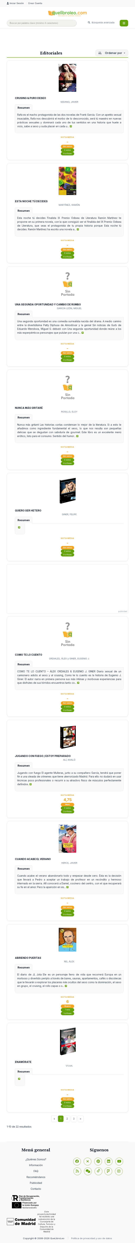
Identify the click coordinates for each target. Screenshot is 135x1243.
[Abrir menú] (124, 23)
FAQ (36, 1171)
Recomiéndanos (36, 1177)
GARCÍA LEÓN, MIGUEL (69, 308)
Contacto (36, 1188)
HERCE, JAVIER (69, 862)
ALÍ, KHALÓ (69, 759)
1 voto (67, 1010)
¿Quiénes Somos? (35, 1159)
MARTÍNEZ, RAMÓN (69, 204)
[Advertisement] (71, 40)
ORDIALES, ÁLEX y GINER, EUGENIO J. (69, 658)
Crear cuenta (35, 3)
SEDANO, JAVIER (69, 101)
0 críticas (67, 153)
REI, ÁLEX (69, 961)
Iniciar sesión (17, 3)
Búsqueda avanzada (102, 22)
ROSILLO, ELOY (69, 411)
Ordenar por (113, 53)
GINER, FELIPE (69, 514)
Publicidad (36, 1182)
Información (36, 1165)
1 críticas (68, 1013)
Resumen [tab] (24, 107)
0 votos (67, 150)
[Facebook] (77, 1161)
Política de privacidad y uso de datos (91, 1238)
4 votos (67, 808)
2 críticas (67, 811)
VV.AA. (69, 1065)
